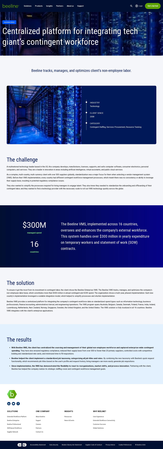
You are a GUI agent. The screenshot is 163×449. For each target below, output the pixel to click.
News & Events (69, 420)
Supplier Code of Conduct (93, 445)
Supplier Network (12, 432)
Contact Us (39, 432)
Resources (68, 416)
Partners (59, 6)
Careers (38, 424)
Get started (153, 6)
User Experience (98, 416)
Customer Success (99, 424)
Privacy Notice (110, 445)
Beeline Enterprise (13, 420)
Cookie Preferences (125, 445)
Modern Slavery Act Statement (72, 445)
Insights (49, 6)
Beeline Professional (14, 424)
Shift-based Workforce (14, 428)
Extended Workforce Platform (16, 416)
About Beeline (40, 416)
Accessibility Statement (38, 445)
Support (80, 6)
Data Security (53, 445)
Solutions (28, 6)
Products (39, 6)
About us (70, 6)
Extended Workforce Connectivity (104, 420)
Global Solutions (98, 428)
